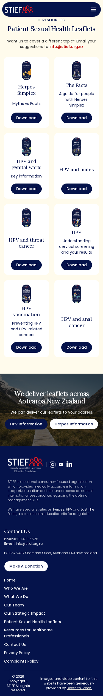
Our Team (14, 605)
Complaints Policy (21, 661)
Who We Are (16, 588)
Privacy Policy (17, 652)
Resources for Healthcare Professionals (28, 633)
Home (10, 580)
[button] (93, 9)
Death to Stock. (79, 688)
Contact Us (15, 644)
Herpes (59, 509)
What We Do (16, 596)
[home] (19, 9)
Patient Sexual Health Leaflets (32, 622)
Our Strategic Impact (24, 613)
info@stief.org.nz (66, 46)
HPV (69, 509)
